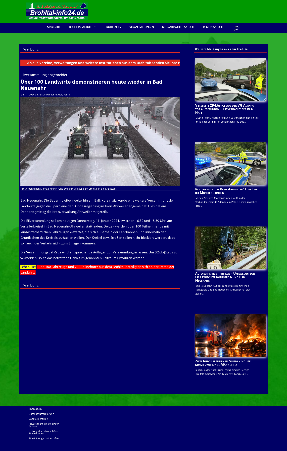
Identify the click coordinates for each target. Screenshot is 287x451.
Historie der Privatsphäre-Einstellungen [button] (43, 432)
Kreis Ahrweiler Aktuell (178, 27)
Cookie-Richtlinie (38, 419)
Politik (67, 94)
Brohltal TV (113, 27)
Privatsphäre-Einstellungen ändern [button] (44, 425)
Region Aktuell (213, 27)
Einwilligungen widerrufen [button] (44, 438)
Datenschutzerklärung (41, 414)
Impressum (35, 409)
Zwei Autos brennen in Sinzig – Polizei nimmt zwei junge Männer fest (223, 363)
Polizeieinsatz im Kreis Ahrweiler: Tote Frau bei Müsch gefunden (227, 191)
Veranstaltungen (141, 27)
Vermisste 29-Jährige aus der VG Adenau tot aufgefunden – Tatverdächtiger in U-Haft (225, 109)
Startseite (54, 27)
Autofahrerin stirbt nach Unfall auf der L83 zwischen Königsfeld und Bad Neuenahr (225, 277)
